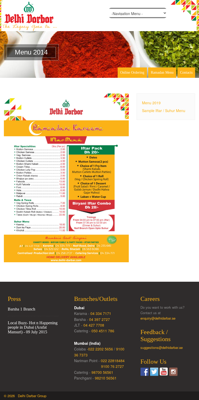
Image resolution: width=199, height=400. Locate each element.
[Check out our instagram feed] (173, 372)
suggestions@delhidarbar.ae (161, 347)
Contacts (186, 72)
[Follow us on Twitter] (154, 372)
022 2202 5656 (100, 348)
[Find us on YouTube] (164, 372)
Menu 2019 (151, 102)
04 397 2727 (99, 319)
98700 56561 (102, 372)
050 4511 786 (102, 330)
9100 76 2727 (112, 366)
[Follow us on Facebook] (144, 372)
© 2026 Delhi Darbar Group (25, 395)
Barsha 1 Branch (21, 309)
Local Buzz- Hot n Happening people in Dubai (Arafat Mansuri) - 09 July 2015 (33, 327)
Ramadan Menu (162, 72)
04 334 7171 (100, 313)
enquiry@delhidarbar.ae (157, 318)
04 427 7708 (93, 325)
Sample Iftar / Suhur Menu (163, 110)
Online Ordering (132, 72)
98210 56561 (106, 378)
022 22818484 (113, 360)
